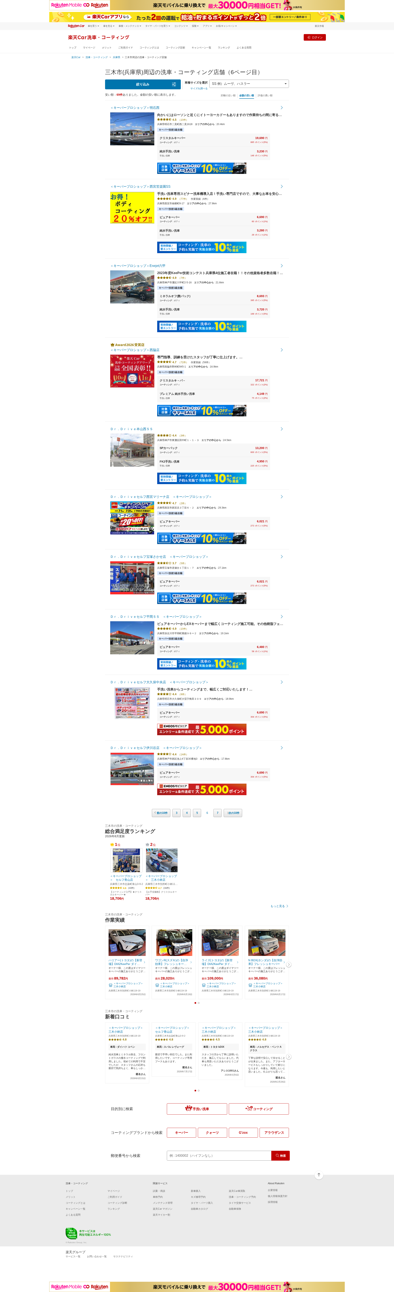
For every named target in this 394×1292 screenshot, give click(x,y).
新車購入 (196, 1191)
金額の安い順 (246, 95)
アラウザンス (274, 1132)
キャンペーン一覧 (201, 47)
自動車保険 (235, 1208)
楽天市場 (319, 26)
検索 (283, 1155)
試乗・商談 (159, 1191)
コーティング (263, 1109)
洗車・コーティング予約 (242, 1197)
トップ (72, 47)
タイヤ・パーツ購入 (202, 1202)
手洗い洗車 (201, 1109)
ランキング (224, 47)
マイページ (89, 47)
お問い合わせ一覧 (97, 1256)
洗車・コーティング (97, 57)
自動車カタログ (199, 1208)
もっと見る (277, 906)
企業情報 (273, 1190)
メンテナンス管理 (163, 1202)
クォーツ (212, 1132)
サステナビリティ (123, 1256)
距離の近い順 (228, 95)
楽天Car (75, 57)
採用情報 (273, 1202)
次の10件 (234, 813)
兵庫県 (116, 57)
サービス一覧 (73, 1256)
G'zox (243, 1132)
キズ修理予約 (198, 1197)
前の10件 (162, 813)
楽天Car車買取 (237, 1191)
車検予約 (158, 1197)
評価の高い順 (265, 95)
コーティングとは (149, 47)
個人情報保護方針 (277, 1196)
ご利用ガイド (125, 47)
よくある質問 (244, 47)
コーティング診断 (175, 47)
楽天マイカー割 (161, 1214)
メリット (107, 47)
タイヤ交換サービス (240, 1202)
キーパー (181, 1132)
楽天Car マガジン (162, 1208)
